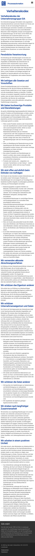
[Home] (12, 3)
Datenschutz (5, 550)
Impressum (4, 552)
